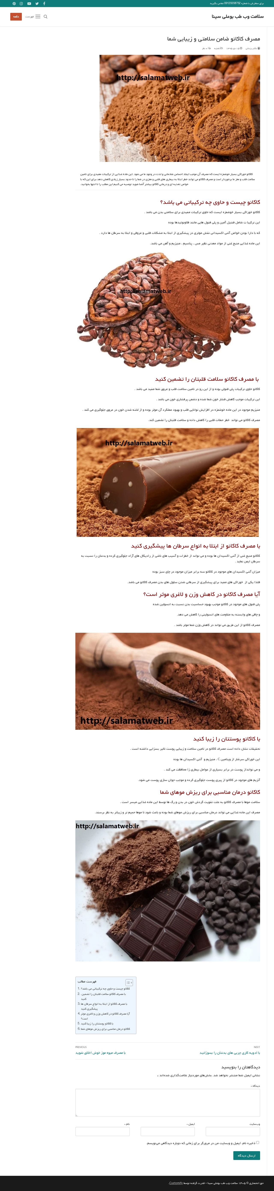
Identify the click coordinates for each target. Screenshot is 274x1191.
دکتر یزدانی (252, 48)
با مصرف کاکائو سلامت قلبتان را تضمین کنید (103, 996)
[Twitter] (37, 3)
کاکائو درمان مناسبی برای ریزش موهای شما (105, 1029)
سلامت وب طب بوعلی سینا (238, 16)
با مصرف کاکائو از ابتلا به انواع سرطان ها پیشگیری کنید (104, 1006)
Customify (176, 1183)
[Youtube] (29, 3)
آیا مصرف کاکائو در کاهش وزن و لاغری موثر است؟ (105, 1016)
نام (127, 1124)
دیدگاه (255, 1086)
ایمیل (191, 1124)
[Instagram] (21, 3)
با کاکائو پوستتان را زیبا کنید (97, 1023)
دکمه (16, 16)
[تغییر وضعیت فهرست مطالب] (127, 982)
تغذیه (217, 48)
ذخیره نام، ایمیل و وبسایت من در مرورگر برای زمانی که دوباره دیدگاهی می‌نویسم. (200, 1143)
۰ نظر (205, 48)
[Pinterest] (14, 3)
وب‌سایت (255, 1124)
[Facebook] (44, 3)
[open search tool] (46, 17)
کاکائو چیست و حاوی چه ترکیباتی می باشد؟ (105, 988)
